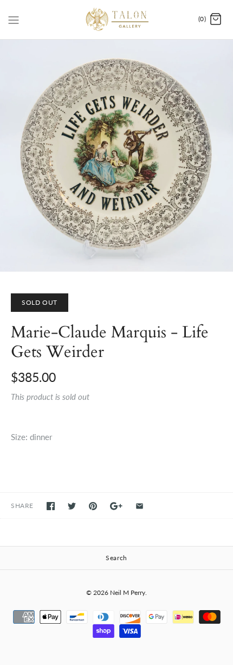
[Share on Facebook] (51, 506)
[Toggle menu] (13, 19)
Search (116, 558)
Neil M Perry (127, 592)
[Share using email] (139, 506)
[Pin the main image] (93, 506)
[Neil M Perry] (116, 19)
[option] (116, 156)
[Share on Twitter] (72, 506)
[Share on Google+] (116, 506)
